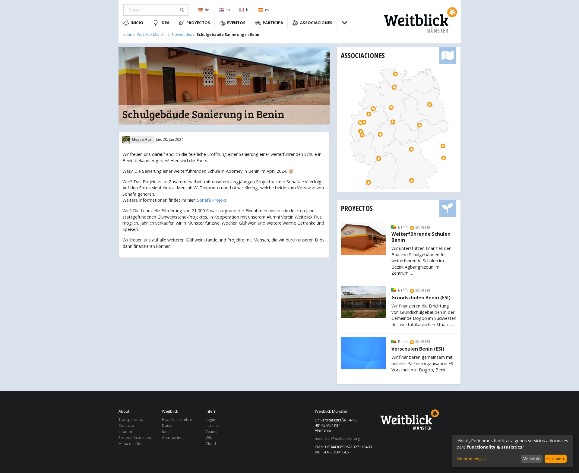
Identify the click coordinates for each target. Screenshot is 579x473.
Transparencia (131, 420)
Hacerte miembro (177, 420)
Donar (167, 425)
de (207, 9)
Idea (164, 22)
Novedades (182, 34)
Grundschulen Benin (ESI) (421, 298)
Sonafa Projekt (211, 200)
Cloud (211, 443)
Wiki (209, 437)
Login (210, 420)
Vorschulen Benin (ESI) (417, 349)
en (228, 9)
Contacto (126, 425)
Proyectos (198, 22)
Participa (273, 22)
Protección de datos (136, 437)
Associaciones (316, 22)
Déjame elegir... (472, 458)
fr (247, 9)
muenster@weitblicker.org (337, 439)
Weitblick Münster (152, 34)
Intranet (212, 425)
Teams (211, 431)
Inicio (137, 22)
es (267, 9)
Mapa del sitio (131, 443)
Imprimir (126, 431)
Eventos (236, 22)
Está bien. (555, 458)
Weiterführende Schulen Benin (421, 237)
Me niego (531, 458)
